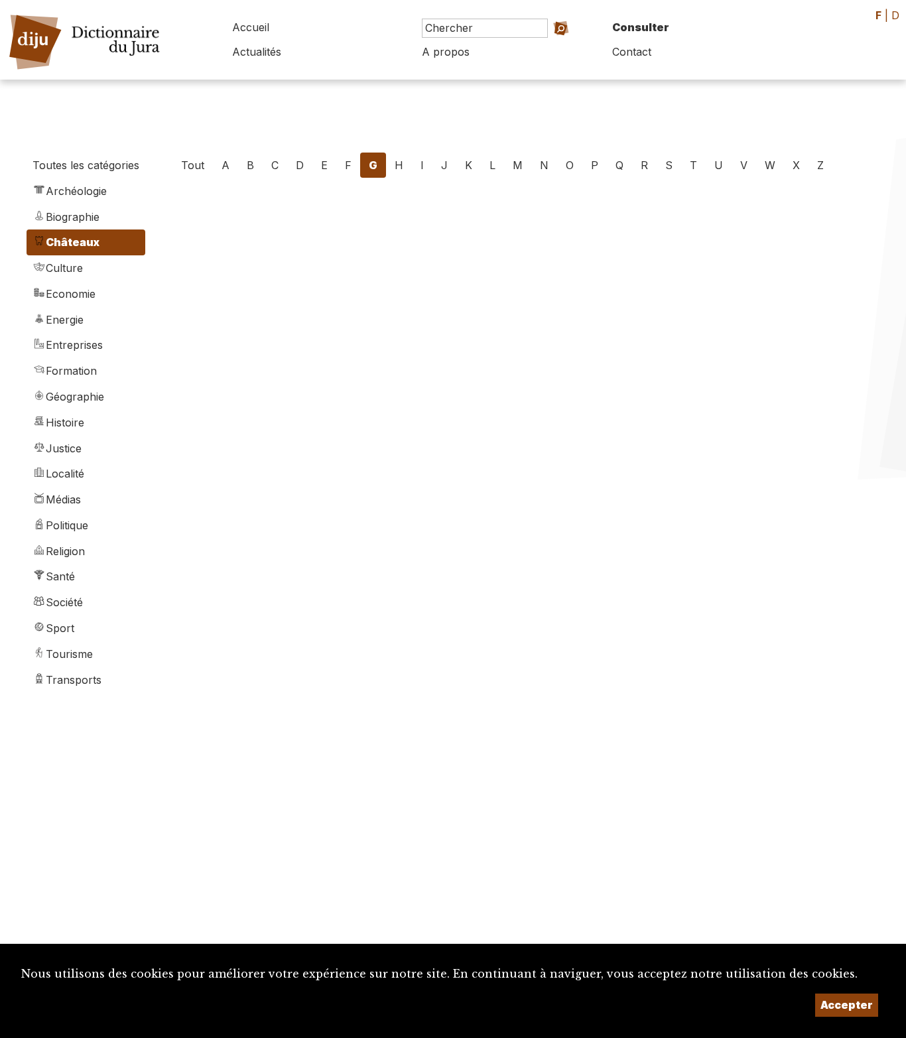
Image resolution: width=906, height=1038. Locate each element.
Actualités (256, 51)
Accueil (250, 27)
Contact (631, 51)
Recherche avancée (540, 46)
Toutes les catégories (85, 165)
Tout (192, 165)
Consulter (640, 27)
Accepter (846, 1004)
